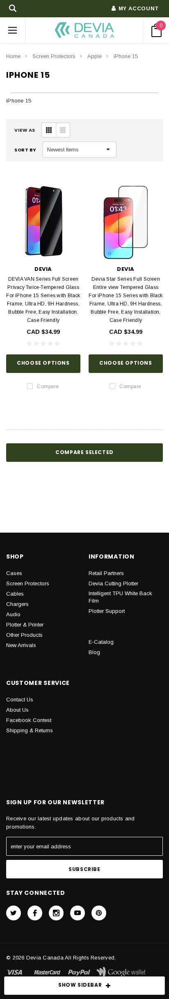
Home (13, 56)
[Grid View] (49, 130)
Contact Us (19, 699)
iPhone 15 (126, 56)
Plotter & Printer (24, 625)
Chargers (17, 604)
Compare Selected (84, 452)
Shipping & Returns (29, 730)
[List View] (63, 130)
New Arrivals (21, 645)
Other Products (24, 635)
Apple (94, 56)
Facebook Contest (28, 720)
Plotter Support (107, 611)
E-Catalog (101, 642)
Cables (15, 594)
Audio (13, 614)
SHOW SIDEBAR (80, 984)
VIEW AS (24, 130)
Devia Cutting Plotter (113, 583)
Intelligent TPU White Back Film (120, 597)
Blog (94, 652)
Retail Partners (106, 573)
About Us (17, 710)
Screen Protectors (53, 56)
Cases (14, 573)
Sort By (25, 150)
